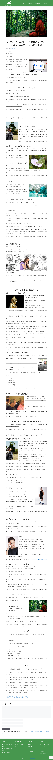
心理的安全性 (43, 753)
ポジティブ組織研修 (6, 752)
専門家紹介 (17, 749)
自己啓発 (29, 749)
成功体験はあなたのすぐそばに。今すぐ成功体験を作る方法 (17, 696)
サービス (24, 3)
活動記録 (29, 744)
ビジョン (16, 746)
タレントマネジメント (44, 744)
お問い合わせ (44, 3)
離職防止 (42, 749)
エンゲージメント (43, 746)
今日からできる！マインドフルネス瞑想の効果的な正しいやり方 (17, 697)
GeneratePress (32, 758)
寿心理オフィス (37, 3)
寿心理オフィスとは (19, 744)
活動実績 (30, 3)
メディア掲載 (30, 751)
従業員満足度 (43, 751)
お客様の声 (30, 746)
